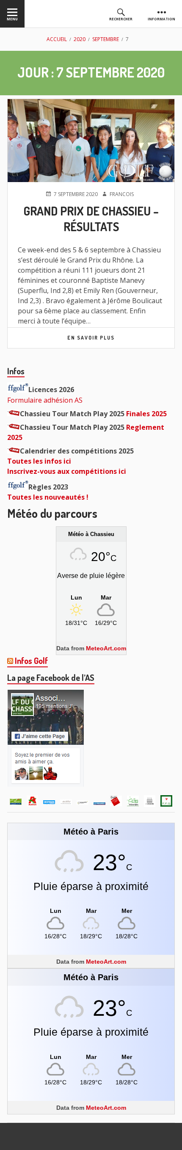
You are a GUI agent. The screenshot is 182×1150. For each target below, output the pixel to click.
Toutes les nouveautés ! (47, 497)
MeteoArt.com (106, 648)
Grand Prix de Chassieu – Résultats (91, 218)
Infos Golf (31, 660)
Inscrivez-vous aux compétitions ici (66, 471)
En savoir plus (91, 337)
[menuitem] (12, 14)
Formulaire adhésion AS (45, 400)
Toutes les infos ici (39, 461)
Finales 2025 (146, 413)
